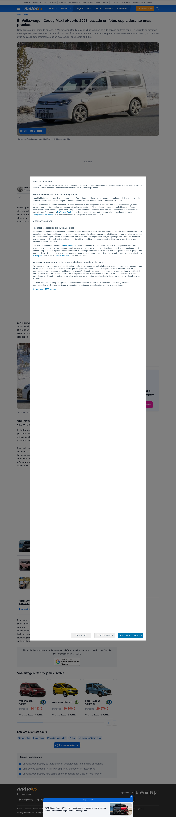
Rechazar (81, 635)
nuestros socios (70, 246)
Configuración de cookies (44, 215)
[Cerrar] (131, 796)
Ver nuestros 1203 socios (44, 289)
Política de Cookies (65, 212)
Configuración (105, 635)
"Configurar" (38, 256)
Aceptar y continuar (131, 635)
